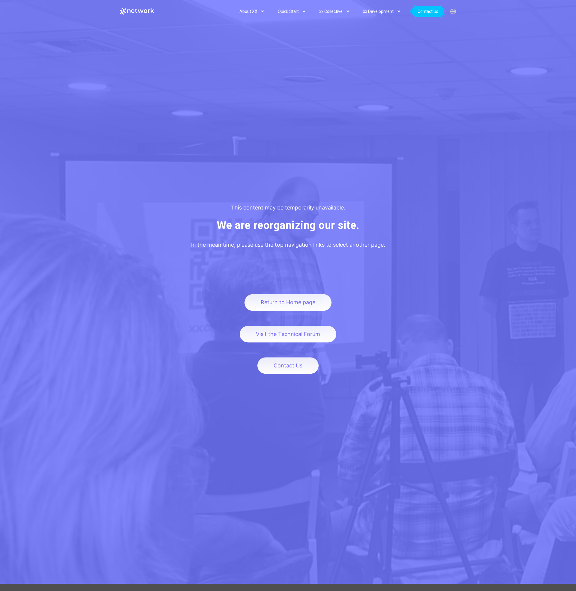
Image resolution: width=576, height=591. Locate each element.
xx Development (378, 11)
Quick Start (288, 11)
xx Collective (331, 11)
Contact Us (428, 11)
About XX (248, 11)
